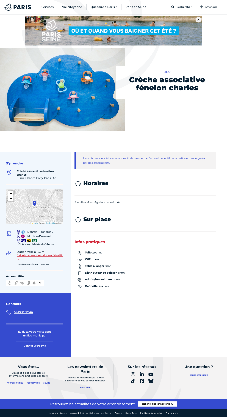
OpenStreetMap (50, 223)
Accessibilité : (90, 413)
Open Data (131, 413)
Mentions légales (57, 413)
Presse (118, 413)
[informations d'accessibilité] (25, 283)
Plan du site (172, 413)
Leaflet (35, 223)
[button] (34, 203)
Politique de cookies (151, 413)
